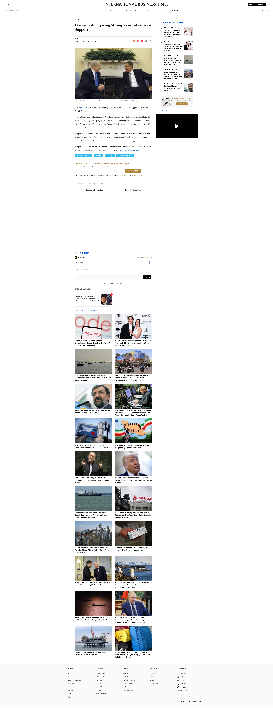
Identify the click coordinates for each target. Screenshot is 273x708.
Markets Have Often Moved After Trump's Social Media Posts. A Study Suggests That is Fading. (133, 480)
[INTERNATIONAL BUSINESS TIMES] (136, 4)
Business (138, 11)
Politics (112, 11)
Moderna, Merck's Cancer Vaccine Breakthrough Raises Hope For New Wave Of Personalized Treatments (93, 343)
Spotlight (98, 683)
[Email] (146, 41)
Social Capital (100, 676)
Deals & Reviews (177, 11)
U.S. (98, 11)
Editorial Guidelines (133, 190)
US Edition (265, 11)
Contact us (126, 676)
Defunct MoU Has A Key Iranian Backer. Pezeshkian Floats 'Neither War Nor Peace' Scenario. (92, 480)
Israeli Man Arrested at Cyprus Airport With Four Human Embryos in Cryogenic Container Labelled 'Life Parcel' (133, 655)
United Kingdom (155, 683)
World (104, 11)
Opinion (165, 11)
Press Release (100, 687)
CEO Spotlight (100, 690)
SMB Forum (99, 680)
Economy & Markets (125, 11)
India (151, 676)
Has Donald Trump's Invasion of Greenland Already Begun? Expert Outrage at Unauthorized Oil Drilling (132, 585)
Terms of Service (124, 175)
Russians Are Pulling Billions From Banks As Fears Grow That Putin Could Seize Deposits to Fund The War (133, 515)
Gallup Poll (84, 107)
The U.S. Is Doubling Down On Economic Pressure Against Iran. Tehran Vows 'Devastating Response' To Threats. (131, 378)
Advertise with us (128, 690)
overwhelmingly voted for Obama (128, 150)
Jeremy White (82, 39)
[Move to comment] (150, 41)
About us (125, 673)
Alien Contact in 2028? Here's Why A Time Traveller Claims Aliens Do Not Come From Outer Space (92, 550)
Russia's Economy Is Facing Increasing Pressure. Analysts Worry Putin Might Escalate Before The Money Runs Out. (131, 620)
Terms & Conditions (129, 680)
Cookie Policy (127, 687)
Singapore (153, 680)
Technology (156, 11)
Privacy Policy (137, 175)
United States (154, 687)
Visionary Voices (101, 673)
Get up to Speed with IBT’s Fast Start (180, 98)
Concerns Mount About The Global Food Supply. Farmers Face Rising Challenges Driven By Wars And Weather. (91, 515)
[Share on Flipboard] (138, 41)
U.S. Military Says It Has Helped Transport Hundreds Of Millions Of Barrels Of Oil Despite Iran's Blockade (93, 378)
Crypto (146, 11)
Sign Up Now (182, 103)
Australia (153, 673)
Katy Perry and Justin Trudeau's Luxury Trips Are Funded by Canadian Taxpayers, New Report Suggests (133, 343)
